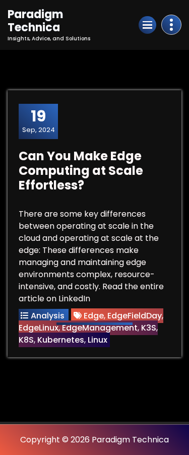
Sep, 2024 (38, 121)
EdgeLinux (38, 328)
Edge (94, 315)
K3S (148, 328)
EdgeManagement (100, 328)
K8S (26, 340)
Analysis (48, 315)
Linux (97, 340)
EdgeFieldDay (134, 315)
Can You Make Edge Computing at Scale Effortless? (81, 170)
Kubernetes (60, 340)
